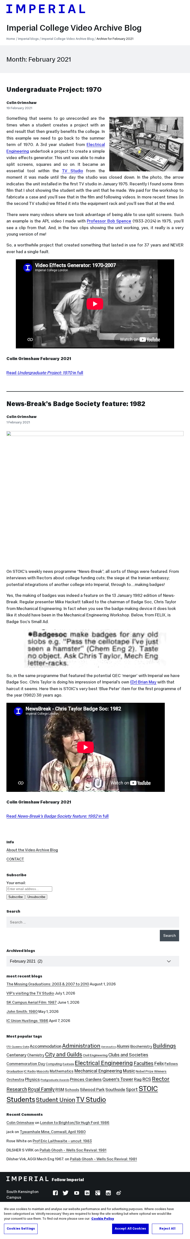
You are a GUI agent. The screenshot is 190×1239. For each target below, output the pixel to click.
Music (129, 1071)
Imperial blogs (28, 39)
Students (20, 1099)
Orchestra (15, 1079)
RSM (59, 1089)
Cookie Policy (102, 1219)
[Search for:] (92, 922)
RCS (146, 1079)
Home (10, 39)
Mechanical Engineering (98, 1071)
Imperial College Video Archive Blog (74, 28)
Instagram (108, 1193)
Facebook (55, 1193)
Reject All (167, 1229)
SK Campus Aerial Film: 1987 (31, 1002)
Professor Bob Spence (109, 221)
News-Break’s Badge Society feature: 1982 (75, 404)
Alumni (123, 1046)
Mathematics (61, 1071)
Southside (115, 1089)
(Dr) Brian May (143, 682)
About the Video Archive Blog (32, 850)
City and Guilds (63, 1054)
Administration (81, 1045)
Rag (138, 1079)
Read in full (44, 372)
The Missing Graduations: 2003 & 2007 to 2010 (47, 984)
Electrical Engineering (104, 1063)
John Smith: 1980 (22, 1011)
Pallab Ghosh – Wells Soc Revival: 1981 (73, 1150)
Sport (132, 1089)
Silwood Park (92, 1089)
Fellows (171, 1063)
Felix (159, 1063)
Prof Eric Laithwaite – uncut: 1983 (62, 1141)
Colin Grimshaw (21, 102)
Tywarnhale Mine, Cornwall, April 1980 (53, 1131)
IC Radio (30, 1071)
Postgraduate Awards (55, 1080)
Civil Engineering (95, 1055)
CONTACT (15, 859)
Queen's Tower (117, 1079)
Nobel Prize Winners (151, 1071)
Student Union (55, 1100)
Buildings (164, 1045)
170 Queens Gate (17, 1046)
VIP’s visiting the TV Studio (30, 993)
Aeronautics (108, 1046)
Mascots (43, 1071)
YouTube (76, 1193)
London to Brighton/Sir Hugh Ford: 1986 (74, 1122)
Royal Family (41, 1089)
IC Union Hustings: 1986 (27, 1020)
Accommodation (45, 1046)
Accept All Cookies (130, 1229)
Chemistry (35, 1055)
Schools (72, 1089)
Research (16, 1089)
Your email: (16, 882)
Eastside (68, 1064)
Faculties (143, 1063)
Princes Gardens (86, 1079)
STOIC (148, 1088)
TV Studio (72, 170)
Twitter (65, 1193)
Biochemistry (141, 1046)
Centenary (16, 1055)
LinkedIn (86, 1193)
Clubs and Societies (128, 1055)
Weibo (118, 1193)
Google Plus (97, 1193)
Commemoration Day (25, 1063)
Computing (54, 1064)
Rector (160, 1078)
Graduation (14, 1071)
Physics (32, 1079)
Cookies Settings (21, 1229)
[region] (95, 1220)
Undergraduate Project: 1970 (54, 89)
